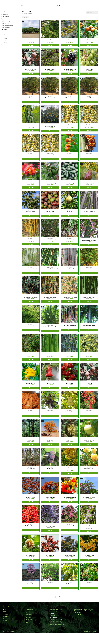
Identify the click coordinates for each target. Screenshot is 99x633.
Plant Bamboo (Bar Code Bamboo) (30, 239)
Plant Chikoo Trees (89, 383)
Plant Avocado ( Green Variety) (50, 183)
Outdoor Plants (29, 619)
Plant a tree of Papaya (31, 126)
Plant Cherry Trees (69, 383)
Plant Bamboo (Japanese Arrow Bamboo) (69, 297)
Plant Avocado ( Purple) (50, 211)
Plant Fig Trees (50, 468)
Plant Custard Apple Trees (69, 411)
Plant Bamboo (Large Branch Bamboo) (50, 326)
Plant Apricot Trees (69, 154)
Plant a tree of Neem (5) (89, 97)
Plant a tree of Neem (30, 97)
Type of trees (24, 17)
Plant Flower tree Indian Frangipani (89, 497)
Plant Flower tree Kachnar (89, 527)
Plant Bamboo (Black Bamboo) (69, 239)
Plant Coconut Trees (50, 411)
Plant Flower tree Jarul (70, 525)
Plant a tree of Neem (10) (50, 97)
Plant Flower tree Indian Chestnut (70, 497)
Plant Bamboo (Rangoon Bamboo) (50, 355)
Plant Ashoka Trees (30, 183)
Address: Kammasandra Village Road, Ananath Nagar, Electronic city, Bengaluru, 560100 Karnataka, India (83, 610)
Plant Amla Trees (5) (50, 154)
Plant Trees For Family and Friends (56, 609)
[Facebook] (75, 615)
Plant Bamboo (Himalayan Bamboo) (50, 297)
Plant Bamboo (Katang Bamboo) (89, 297)
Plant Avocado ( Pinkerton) (30, 211)
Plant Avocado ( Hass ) (69, 183)
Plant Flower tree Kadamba (30, 555)
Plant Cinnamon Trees (31, 411)
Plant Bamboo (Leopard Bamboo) (70, 325)
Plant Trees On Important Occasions (56, 611)
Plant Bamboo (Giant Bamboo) (69, 268)
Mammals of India (29, 611)
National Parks (28, 622)
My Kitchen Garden (29, 621)
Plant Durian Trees (69, 440)
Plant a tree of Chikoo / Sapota (30, 69)
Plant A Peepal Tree (50, 41)
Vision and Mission (6, 613)
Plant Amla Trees (70, 126)
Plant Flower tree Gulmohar (50, 497)
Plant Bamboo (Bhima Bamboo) (50, 239)
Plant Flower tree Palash (50, 555)
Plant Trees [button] (41, 5)
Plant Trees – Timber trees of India (56, 622)
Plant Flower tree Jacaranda (50, 526)
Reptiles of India (29, 616)
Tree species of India (30, 609)
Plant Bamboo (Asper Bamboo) (89, 211)
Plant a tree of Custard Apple (50, 69)
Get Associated (5, 614)
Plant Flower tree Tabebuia (30, 583)
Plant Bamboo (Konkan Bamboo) (30, 325)
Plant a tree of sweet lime (50, 126)
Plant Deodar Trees (30, 440)
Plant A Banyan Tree (30, 41)
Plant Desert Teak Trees (50, 440)
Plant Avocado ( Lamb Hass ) (89, 183)
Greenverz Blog (5, 616)
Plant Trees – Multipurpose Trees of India (57, 624)
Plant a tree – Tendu (89, 41)
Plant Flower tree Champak (89, 468)
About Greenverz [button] (22, 5)
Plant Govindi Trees (50, 583)
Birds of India (28, 612)
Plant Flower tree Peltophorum (69, 555)
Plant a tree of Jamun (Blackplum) (70, 69)
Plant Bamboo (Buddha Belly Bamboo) (89, 240)
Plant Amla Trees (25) (30, 154)
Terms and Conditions (6, 622)
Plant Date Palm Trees (89, 411)
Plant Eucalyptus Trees (31, 468)
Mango (89, 68)
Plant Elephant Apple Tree (89, 440)
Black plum (69, 68)
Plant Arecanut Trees (89, 154)
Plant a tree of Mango (89, 69)
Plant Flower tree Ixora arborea (30, 525)
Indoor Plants (28, 617)
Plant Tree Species (30, 39)
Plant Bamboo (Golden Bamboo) (89, 268)
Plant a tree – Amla (69, 41)
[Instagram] (80, 615)
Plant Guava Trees (69, 583)
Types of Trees (52, 607)
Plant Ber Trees (89, 355)
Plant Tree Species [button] (58, 5)
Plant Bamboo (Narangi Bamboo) (89, 325)
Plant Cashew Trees (50, 383)
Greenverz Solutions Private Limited (80, 607)
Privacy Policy (5, 620)
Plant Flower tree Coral (30, 497)
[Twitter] (76, 615)
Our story (4, 611)
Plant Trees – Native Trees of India (56, 619)
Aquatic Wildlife (29, 614)
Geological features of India (31, 607)
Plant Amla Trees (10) (89, 126)
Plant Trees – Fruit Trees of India (55, 621)
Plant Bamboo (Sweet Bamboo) (69, 355)
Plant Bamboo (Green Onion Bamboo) (31, 297)
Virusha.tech (94, 631)
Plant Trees (25, 13)
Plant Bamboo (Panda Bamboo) (30, 355)
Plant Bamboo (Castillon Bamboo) (30, 268)
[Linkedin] (78, 615)
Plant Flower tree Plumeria (89, 555)
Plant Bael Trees (69, 211)
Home (22, 13)
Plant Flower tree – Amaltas (70, 469)
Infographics (77, 5)
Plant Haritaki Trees (89, 583)
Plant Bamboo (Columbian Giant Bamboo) (50, 268)
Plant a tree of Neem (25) (69, 97)
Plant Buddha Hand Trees (30, 383)
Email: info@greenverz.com (79, 612)
